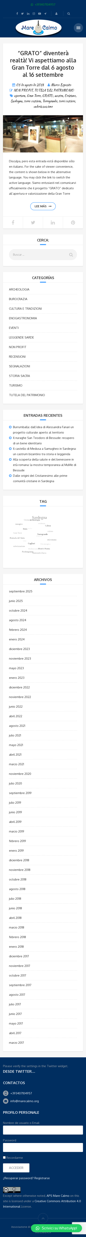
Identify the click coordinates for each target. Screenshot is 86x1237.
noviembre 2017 (19, 966)
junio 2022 (16, 706)
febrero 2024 (18, 630)
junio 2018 (15, 908)
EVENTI (14, 328)
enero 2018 (16, 947)
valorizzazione (43, 106)
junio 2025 (16, 601)
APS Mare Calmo (58, 1196)
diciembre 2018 (19, 860)
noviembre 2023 (20, 658)
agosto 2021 (17, 726)
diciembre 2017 (19, 956)
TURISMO (15, 385)
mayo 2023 (16, 668)
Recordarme (14, 1158)
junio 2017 (15, 1014)
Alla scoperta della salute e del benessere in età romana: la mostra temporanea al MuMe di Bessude (44, 465)
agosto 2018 (17, 889)
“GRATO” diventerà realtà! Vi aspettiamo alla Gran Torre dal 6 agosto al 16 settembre (43, 63)
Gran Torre (34, 95)
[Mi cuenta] (56, 13)
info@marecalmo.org (24, 1101)
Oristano (70, 95)
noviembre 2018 (19, 870)
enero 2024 (17, 639)
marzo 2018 (16, 927)
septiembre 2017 (20, 985)
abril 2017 (15, 1033)
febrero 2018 (17, 937)
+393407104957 (21, 1093)
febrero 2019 (17, 841)
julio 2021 (15, 735)
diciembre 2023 (19, 649)
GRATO (47, 95)
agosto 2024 (17, 620)
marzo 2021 (16, 764)
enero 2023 (16, 678)
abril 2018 (15, 918)
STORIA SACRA (19, 376)
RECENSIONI (17, 357)
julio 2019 (15, 802)
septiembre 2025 (20, 591)
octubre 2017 (17, 975)
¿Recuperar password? (18, 1178)
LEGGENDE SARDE (21, 337)
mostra (58, 95)
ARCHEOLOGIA (19, 289)
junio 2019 (15, 812)
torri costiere (67, 101)
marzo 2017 (16, 1043)
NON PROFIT (23, 90)
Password (9, 1140)
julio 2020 (15, 783)
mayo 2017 (16, 1023)
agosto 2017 (17, 995)
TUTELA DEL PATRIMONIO (54, 90)
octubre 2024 (18, 610)
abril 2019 (15, 822)
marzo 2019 (16, 831)
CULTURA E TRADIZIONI (25, 309)
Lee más (41, 206)
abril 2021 (15, 754)
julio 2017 (15, 1004)
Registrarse (42, 1178)
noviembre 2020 (20, 774)
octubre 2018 (17, 879)
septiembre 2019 (20, 793)
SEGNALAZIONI (19, 366)
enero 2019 (16, 850)
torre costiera (32, 101)
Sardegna (16, 101)
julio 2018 (15, 898)
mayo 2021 (16, 745)
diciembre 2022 (19, 687)
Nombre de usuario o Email (21, 1123)
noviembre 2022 (20, 697)
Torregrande (49, 101)
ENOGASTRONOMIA (23, 318)
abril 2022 (15, 716)
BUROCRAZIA (18, 299)
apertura (19, 95)
